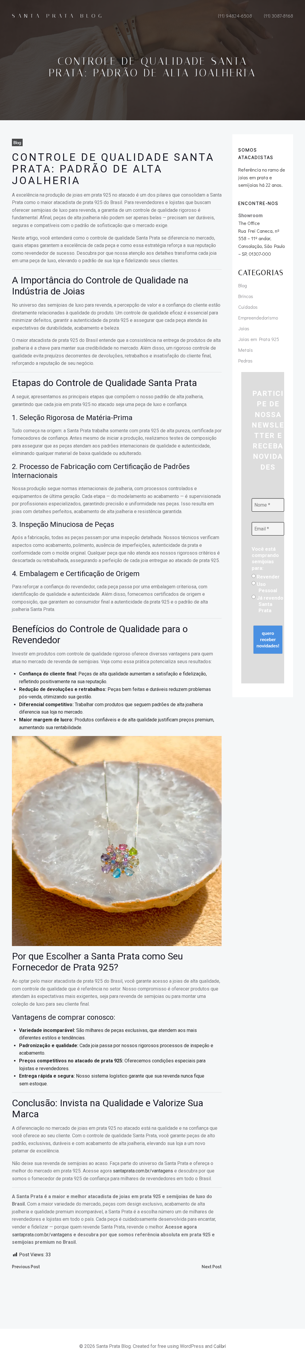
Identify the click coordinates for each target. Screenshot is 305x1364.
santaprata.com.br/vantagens (143, 1171)
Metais (245, 350)
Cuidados (248, 307)
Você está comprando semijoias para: (265, 558)
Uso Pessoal (266, 587)
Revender (268, 577)
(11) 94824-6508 (235, 16)
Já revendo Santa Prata (269, 604)
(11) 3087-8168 (278, 16)
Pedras (245, 360)
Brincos (245, 296)
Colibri (220, 1346)
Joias (243, 328)
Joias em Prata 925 (258, 339)
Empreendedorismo (258, 317)
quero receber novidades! (267, 640)
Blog (17, 142)
